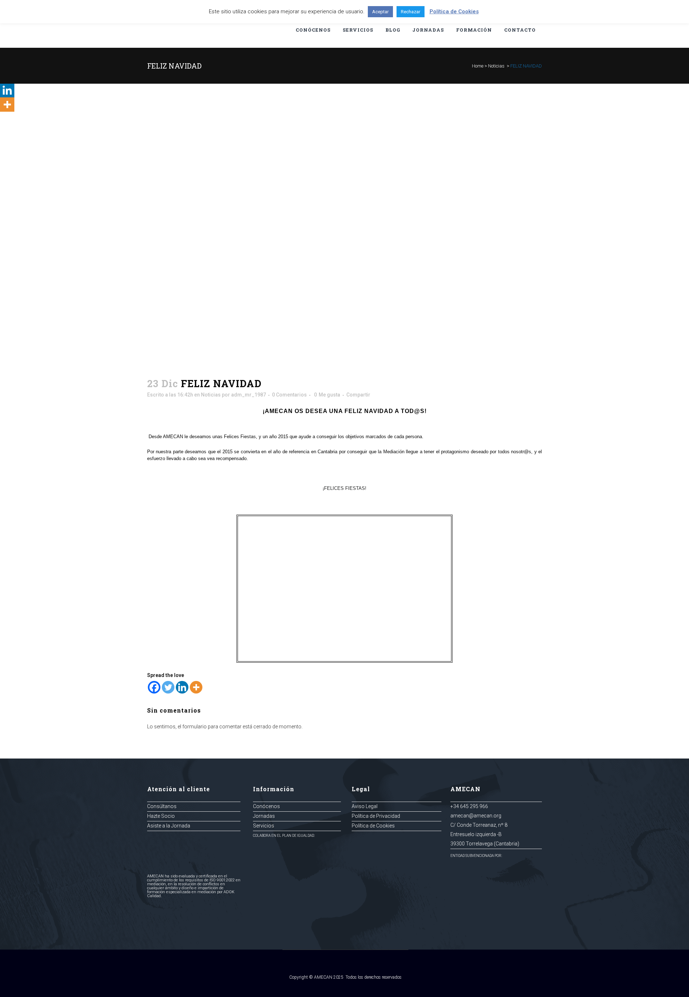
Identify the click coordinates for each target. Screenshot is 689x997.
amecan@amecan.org (475, 816)
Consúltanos (162, 806)
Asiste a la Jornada (168, 826)
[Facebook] (154, 687)
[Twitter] (168, 687)
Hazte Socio (161, 816)
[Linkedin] (182, 687)
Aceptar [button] (380, 11)
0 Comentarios (289, 395)
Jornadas (264, 816)
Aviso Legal (365, 806)
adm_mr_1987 (248, 395)
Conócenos (266, 806)
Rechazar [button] (410, 11)
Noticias (496, 66)
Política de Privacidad (376, 816)
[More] (196, 687)
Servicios (263, 826)
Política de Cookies (373, 826)
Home (477, 66)
